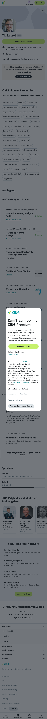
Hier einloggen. (13, 354)
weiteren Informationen (21, 382)
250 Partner (27, 362)
